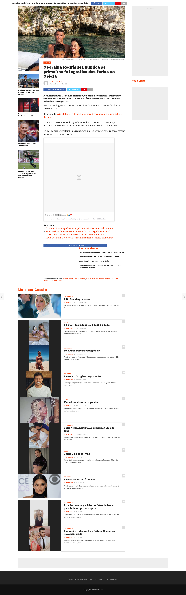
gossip (54, 280)
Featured (95, 279)
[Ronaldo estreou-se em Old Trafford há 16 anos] (28, 111)
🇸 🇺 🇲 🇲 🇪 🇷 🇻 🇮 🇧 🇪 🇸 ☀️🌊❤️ (58, 215)
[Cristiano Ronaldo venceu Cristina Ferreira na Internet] (28, 88)
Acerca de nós (81, 579)
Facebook (113, 579)
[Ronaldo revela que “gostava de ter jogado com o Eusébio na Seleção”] (28, 169)
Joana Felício (68, 302)
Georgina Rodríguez (71, 219)
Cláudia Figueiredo (57, 81)
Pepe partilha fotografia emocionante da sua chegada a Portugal (78, 231)
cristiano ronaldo (70, 279)
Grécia (60, 280)
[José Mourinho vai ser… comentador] (28, 141)
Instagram (103, 579)
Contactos (93, 579)
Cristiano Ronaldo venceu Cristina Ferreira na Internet (28, 92)
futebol (108, 279)
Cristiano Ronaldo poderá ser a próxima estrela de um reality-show (79, 228)
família (88, 279)
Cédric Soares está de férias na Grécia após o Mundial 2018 (75, 234)
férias (101, 279)
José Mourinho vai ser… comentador (28, 144)
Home (71, 579)
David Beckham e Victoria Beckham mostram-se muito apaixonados (80, 238)
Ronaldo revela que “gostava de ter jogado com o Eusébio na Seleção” (27, 174)
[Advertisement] (59, 262)
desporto (81, 279)
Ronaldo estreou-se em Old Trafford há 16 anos (28, 115)
